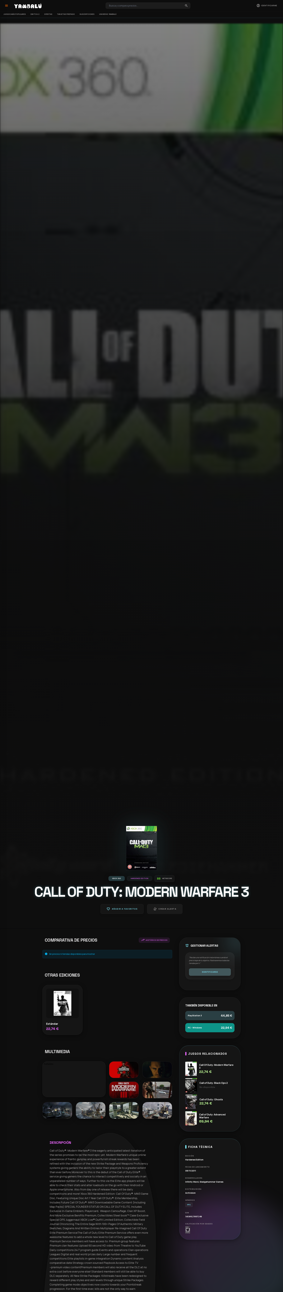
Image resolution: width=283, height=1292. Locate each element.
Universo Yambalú (108, 14)
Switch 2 (35, 14)
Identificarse (210, 972)
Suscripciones (87, 14)
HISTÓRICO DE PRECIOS (154, 940)
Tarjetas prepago (66, 14)
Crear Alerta (164, 909)
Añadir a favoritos (122, 909)
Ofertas (48, 14)
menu (6, 6)
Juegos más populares (15, 14)
